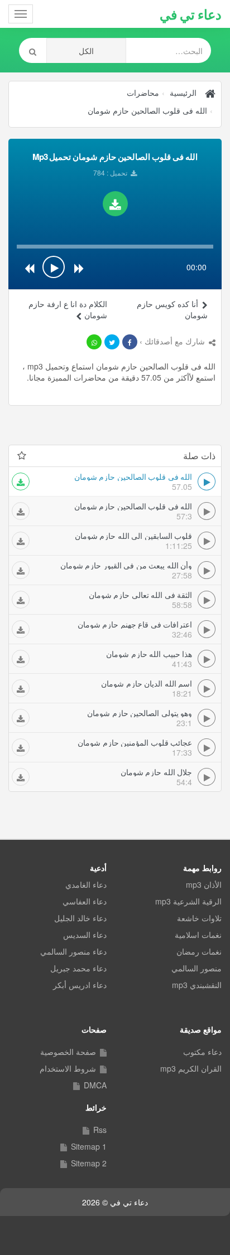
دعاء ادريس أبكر (80, 984)
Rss (100, 1129)
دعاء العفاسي (85, 901)
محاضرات (143, 92)
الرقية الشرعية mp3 (188, 901)
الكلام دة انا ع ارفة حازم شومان (67, 309)
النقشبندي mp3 (197, 984)
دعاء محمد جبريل (78, 968)
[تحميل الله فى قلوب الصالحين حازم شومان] (115, 203)
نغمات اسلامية (198, 934)
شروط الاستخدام (68, 1068)
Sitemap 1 (89, 1146)
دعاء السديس (85, 934)
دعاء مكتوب (202, 1051)
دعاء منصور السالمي (73, 951)
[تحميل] (21, 481)
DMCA (95, 1085)
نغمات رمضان (199, 951)
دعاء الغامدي (86, 884)
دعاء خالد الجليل (80, 917)
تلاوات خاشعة (199, 917)
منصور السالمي (196, 968)
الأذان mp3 (204, 884)
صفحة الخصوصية (68, 1051)
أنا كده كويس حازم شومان (172, 309)
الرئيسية (183, 92)
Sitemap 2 (89, 1163)
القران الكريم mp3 (191, 1068)
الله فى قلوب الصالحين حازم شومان (147, 110)
